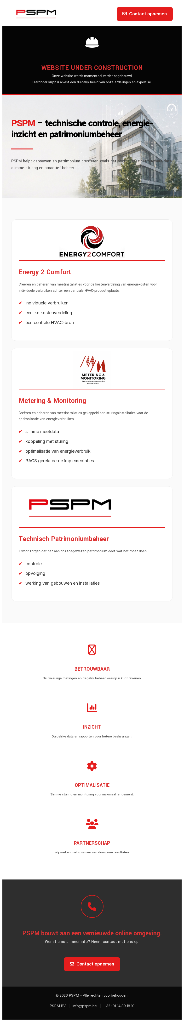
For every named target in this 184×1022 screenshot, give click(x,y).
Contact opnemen (148, 13)
